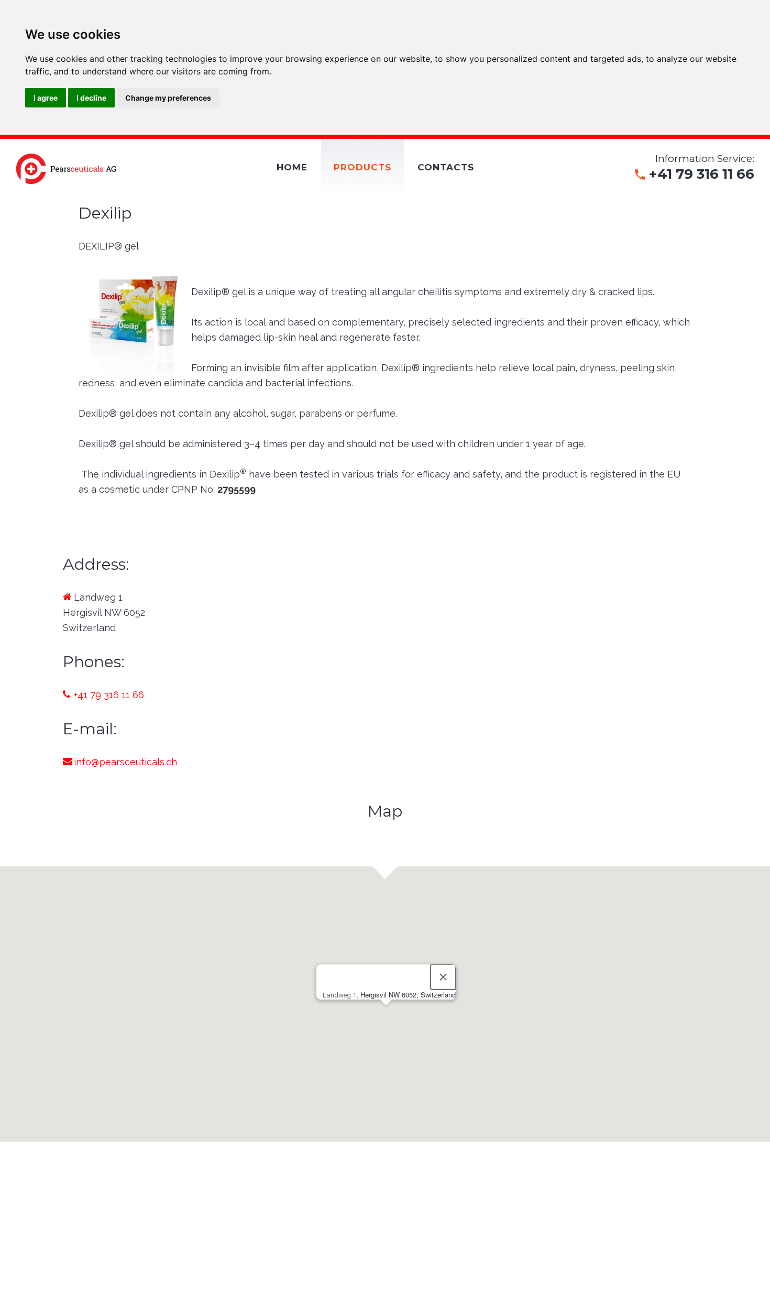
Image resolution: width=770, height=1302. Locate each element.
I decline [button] (91, 97)
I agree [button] (46, 97)
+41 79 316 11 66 (109, 694)
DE (85, 204)
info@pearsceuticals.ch (125, 761)
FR (67, 204)
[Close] (443, 977)
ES (102, 204)
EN (49, 204)
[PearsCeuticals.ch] (66, 169)
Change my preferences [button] (168, 97)
